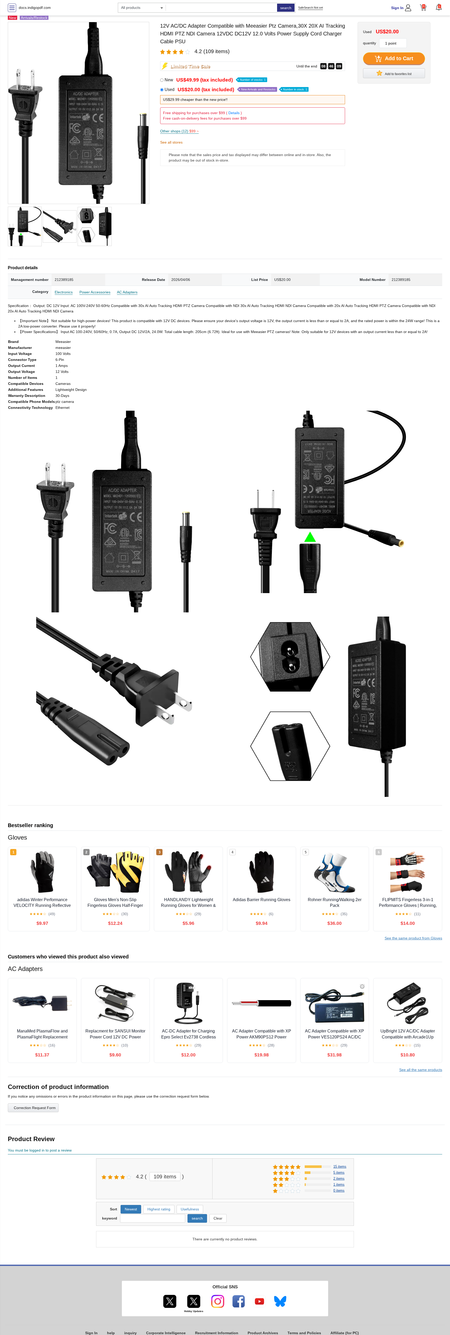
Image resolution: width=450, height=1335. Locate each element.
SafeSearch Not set (310, 7)
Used (236, 89)
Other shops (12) (179, 131)
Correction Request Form (35, 1108)
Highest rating (158, 1209)
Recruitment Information (216, 1333)
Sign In (397, 8)
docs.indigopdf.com (35, 7)
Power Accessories (94, 292)
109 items (165, 1176)
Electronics (64, 292)
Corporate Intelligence (166, 1333)
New (215, 80)
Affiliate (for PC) (344, 1333)
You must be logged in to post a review (40, 1150)
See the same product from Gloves (413, 938)
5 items (339, 1172)
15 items (339, 1166)
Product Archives (263, 1333)
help (111, 1333)
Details (234, 113)
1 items (339, 1184)
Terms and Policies (304, 1333)
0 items (339, 1190)
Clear (218, 1218)
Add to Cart (398, 58)
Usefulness (190, 1209)
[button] (438, 7)
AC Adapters (127, 292)
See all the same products (420, 1070)
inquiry (130, 1333)
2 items (339, 1178)
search (285, 8)
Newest (131, 1209)
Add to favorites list (397, 74)
